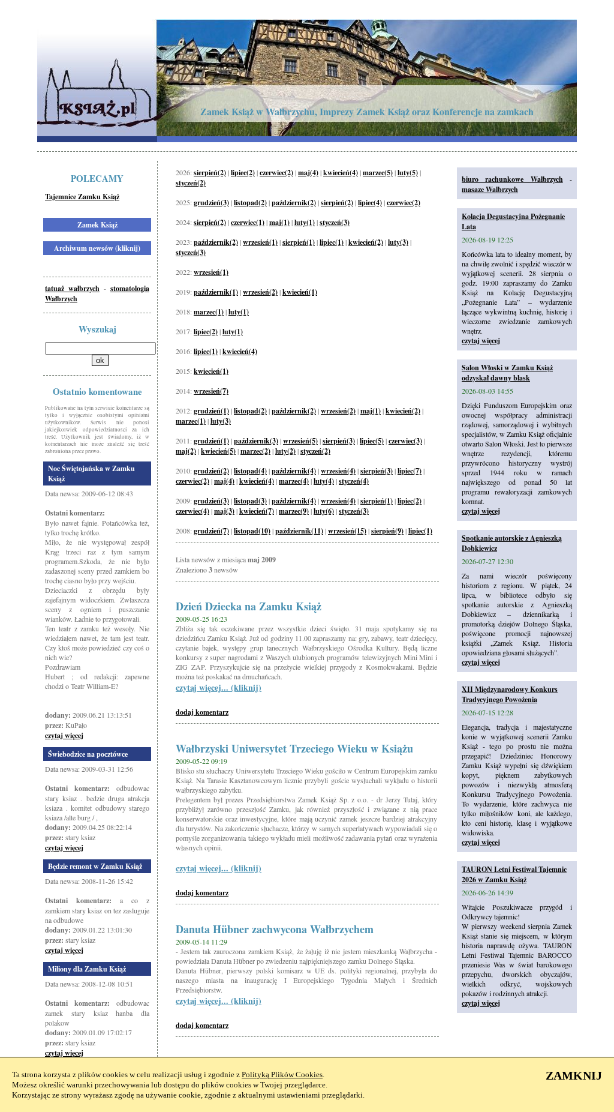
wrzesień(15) (347, 531)
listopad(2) (250, 202)
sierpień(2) (210, 172)
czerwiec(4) (192, 511)
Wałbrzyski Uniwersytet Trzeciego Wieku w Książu (294, 748)
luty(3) (398, 242)
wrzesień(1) (260, 242)
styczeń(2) (191, 183)
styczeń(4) (354, 481)
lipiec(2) (243, 172)
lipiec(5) (372, 441)
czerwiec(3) (405, 441)
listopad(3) (250, 501)
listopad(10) (252, 531)
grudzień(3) (211, 202)
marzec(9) (294, 511)
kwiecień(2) (365, 242)
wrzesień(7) (211, 391)
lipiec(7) (410, 471)
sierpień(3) (339, 441)
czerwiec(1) (247, 222)
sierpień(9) (387, 531)
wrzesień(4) (338, 471)
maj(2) (186, 451)
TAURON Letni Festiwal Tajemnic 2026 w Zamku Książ (514, 874)
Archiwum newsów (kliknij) (97, 248)
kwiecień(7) (256, 511)
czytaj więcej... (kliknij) (218, 687)
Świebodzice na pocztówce (88, 754)
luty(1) (304, 222)
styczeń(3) (335, 222)
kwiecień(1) (299, 292)
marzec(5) (378, 172)
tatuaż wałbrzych (72, 288)
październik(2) (294, 202)
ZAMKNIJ (574, 1075)
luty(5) (408, 172)
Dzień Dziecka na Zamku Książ (248, 606)
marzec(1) (209, 312)
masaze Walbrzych (490, 189)
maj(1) (279, 222)
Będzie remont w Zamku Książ (95, 866)
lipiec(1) (332, 242)
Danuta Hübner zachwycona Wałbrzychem (275, 929)
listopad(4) (250, 471)
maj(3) (224, 511)
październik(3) (256, 441)
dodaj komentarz (202, 712)
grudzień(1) (211, 411)
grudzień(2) (211, 471)
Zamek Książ (97, 225)
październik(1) (216, 292)
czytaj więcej (64, 735)
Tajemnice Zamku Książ (82, 196)
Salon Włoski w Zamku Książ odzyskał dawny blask (507, 372)
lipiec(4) (370, 202)
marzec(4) (294, 481)
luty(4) (324, 481)
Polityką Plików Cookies (282, 1074)
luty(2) (285, 451)
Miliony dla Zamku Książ (87, 969)
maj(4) (308, 172)
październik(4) (294, 471)
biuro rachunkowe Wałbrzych (512, 179)
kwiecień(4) (340, 172)
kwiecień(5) (218, 451)
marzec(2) (255, 451)
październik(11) (299, 531)
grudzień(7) (211, 531)
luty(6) (324, 511)
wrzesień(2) (260, 292)
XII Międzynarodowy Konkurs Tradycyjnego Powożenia (510, 694)
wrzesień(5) (300, 441)
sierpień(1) (298, 242)
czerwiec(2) (276, 172)
